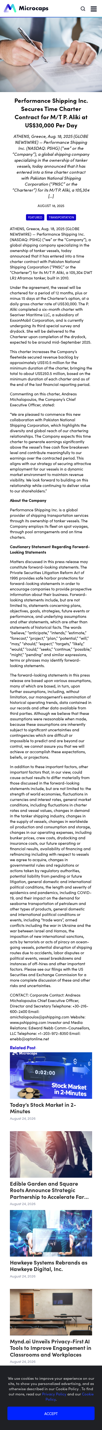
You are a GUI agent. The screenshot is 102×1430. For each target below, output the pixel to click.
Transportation (61, 217)
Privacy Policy (54, 1393)
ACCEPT (51, 1413)
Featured (35, 217)
